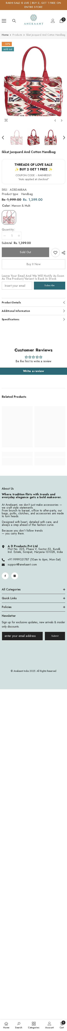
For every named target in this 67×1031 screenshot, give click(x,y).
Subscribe (49, 285)
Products (17, 34)
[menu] (4, 21)
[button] (55, 120)
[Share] (62, 252)
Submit (55, 636)
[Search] (14, 21)
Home (5, 34)
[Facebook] (5, 575)
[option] (33, 81)
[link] (55, 252)
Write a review (33, 371)
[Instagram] (14, 575)
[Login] (53, 21)
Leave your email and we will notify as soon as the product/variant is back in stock (33, 277)
